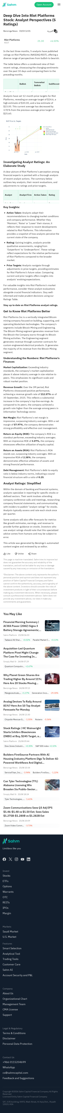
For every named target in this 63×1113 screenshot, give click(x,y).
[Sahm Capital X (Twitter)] (10, 859)
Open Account (44, 4)
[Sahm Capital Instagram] (16, 859)
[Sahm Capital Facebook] (4, 859)
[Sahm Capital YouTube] (22, 859)
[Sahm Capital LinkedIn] (28, 859)
